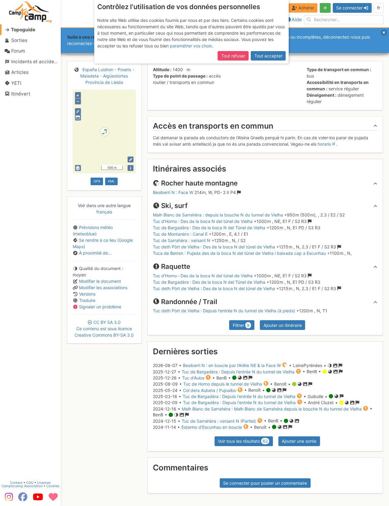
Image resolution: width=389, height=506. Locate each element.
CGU (29, 482)
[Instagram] (7, 499)
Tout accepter (268, 55)
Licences (44, 482)
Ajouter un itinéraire (282, 325)
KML (111, 181)
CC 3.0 (104, 329)
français (104, 211)
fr (378, 7)
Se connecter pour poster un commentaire (265, 483)
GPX (97, 181)
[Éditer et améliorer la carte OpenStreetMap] (130, 159)
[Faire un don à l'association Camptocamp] (53, 499)
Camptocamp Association (22, 486)
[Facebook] (22, 499)
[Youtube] (38, 499)
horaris (324, 144)
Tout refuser (233, 55)
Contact (16, 482)
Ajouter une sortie (299, 441)
